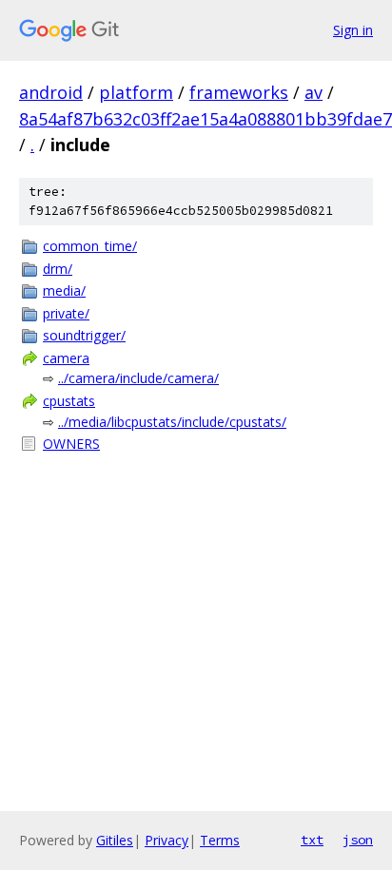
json (358, 839)
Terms (220, 840)
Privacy (166, 840)
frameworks (238, 92)
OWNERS (71, 444)
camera (66, 358)
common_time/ (90, 246)
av (313, 92)
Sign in (353, 30)
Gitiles (114, 840)
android (51, 92)
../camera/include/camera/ (138, 378)
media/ (64, 290)
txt (312, 839)
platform (136, 92)
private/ (66, 313)
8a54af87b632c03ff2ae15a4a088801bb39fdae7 (205, 118)
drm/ (57, 269)
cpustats (69, 401)
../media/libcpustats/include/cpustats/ (172, 422)
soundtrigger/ (84, 335)
